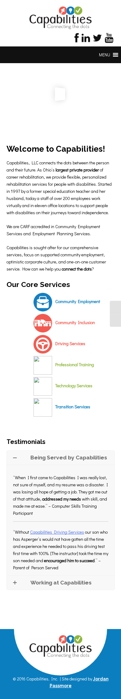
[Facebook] (76, 39)
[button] (104, 54)
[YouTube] (109, 39)
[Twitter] (97, 39)
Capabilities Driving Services (57, 532)
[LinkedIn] (86, 39)
